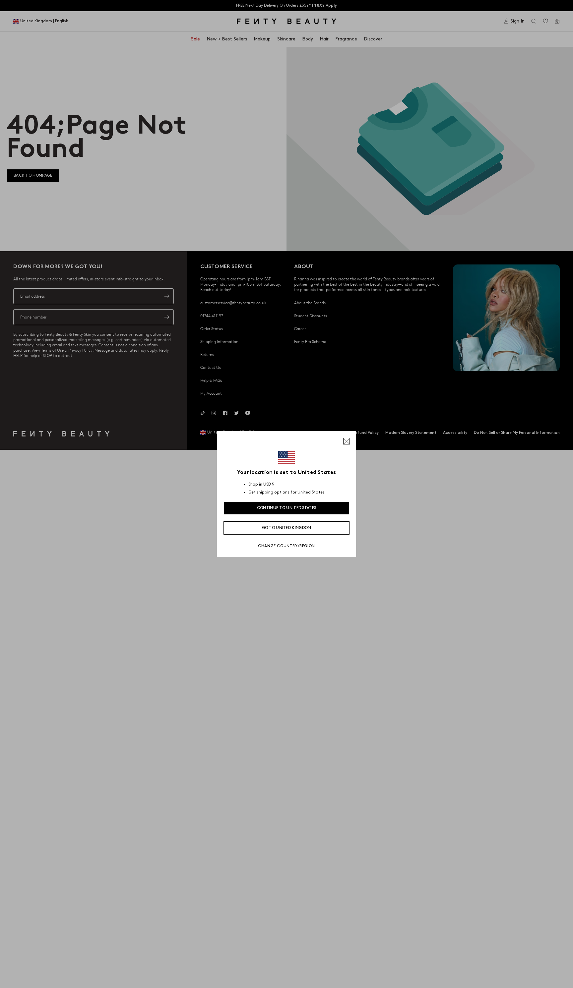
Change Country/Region (286, 546)
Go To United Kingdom (286, 528)
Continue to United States (286, 508)
